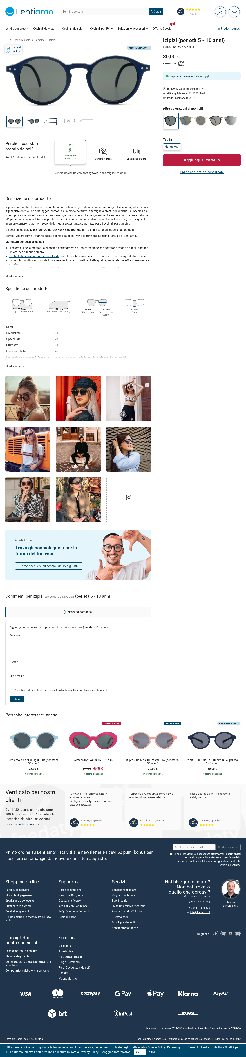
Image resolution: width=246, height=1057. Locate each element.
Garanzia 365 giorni (71, 895)
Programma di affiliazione (128, 912)
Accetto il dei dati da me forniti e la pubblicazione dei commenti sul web (61, 690)
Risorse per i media (70, 957)
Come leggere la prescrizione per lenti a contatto (28, 963)
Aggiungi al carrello (202, 160)
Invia (17, 699)
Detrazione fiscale (70, 901)
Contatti (63, 973)
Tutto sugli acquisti (17, 890)
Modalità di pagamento (19, 895)
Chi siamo (65, 946)
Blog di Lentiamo (69, 962)
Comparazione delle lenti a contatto (27, 971)
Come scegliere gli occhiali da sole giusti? (48, 566)
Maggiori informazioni (116, 1052)
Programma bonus (123, 895)
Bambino (40, 40)
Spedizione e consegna (19, 901)
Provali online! (17, 49)
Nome (14, 662)
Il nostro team (67, 951)
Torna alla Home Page (16, 1039)
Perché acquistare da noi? (74, 967)
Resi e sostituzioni (70, 890)
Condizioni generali (17, 912)
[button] (14, 121)
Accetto (139, 1052)
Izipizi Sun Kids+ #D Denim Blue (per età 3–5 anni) (212, 762)
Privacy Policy (89, 1052)
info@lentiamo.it (200, 912)
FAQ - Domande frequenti (74, 912)
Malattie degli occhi (17, 956)
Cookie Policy (157, 1047)
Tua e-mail (17, 676)
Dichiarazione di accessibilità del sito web (28, 918)
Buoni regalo (119, 901)
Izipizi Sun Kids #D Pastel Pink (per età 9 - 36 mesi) (152, 762)
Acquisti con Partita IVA (73, 906)
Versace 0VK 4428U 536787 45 (93, 760)
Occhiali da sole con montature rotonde (34, 256)
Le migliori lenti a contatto (21, 951)
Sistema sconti (121, 917)
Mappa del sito (68, 978)
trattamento (32, 690)
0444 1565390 (201, 908)
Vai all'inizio (37, 1039)
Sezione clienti (67, 917)
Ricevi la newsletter (228, 847)
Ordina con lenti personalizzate (202, 172)
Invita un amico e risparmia (128, 906)
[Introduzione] (6, 40)
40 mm (174, 147)
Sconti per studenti (123, 922)
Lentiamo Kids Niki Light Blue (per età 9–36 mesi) (34, 762)
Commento (17, 635)
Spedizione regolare (124, 890)
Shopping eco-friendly (125, 928)
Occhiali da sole (21, 40)
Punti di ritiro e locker (18, 906)
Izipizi (52, 40)
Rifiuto (152, 1052)
